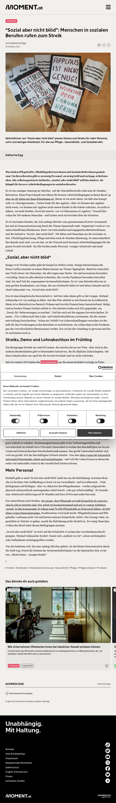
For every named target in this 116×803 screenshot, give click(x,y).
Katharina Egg (14, 155)
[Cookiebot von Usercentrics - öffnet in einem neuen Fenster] (100, 368)
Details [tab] (58, 376)
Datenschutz (12, 767)
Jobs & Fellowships (15, 753)
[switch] (44, 421)
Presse (9, 776)
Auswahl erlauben (58, 433)
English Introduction (17, 771)
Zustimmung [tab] (20, 376)
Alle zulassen (94, 433)
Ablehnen (21, 433)
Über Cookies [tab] (96, 376)
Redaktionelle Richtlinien (19, 762)
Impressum (12, 758)
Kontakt (10, 749)
